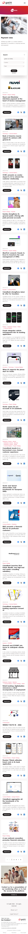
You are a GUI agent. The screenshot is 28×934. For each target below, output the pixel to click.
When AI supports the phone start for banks (13, 370)
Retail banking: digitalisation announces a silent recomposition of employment (14, 688)
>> (20, 859)
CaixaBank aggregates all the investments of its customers (12, 801)
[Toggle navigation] (24, 3)
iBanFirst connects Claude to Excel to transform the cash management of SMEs (14, 255)
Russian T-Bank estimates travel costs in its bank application (12, 762)
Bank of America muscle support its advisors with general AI (12, 138)
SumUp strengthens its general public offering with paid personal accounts (13, 216)
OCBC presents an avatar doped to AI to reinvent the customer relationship (13, 177)
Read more (7, 112)
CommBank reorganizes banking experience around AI (13, 608)
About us (13, 910)
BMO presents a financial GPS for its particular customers (12, 528)
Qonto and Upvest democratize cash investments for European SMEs (12, 488)
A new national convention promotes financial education (14, 839)
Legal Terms (13, 914)
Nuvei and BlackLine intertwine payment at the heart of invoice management (14, 99)
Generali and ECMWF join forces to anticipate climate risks (13, 647)
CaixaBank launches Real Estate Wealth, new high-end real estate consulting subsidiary (13, 568)
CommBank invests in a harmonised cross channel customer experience (13, 450)
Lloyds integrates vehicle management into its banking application (14, 332)
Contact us (14, 894)
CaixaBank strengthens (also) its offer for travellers (14, 293)
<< (7, 859)
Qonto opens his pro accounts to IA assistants (12, 408)
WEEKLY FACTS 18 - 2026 (12, 725)
